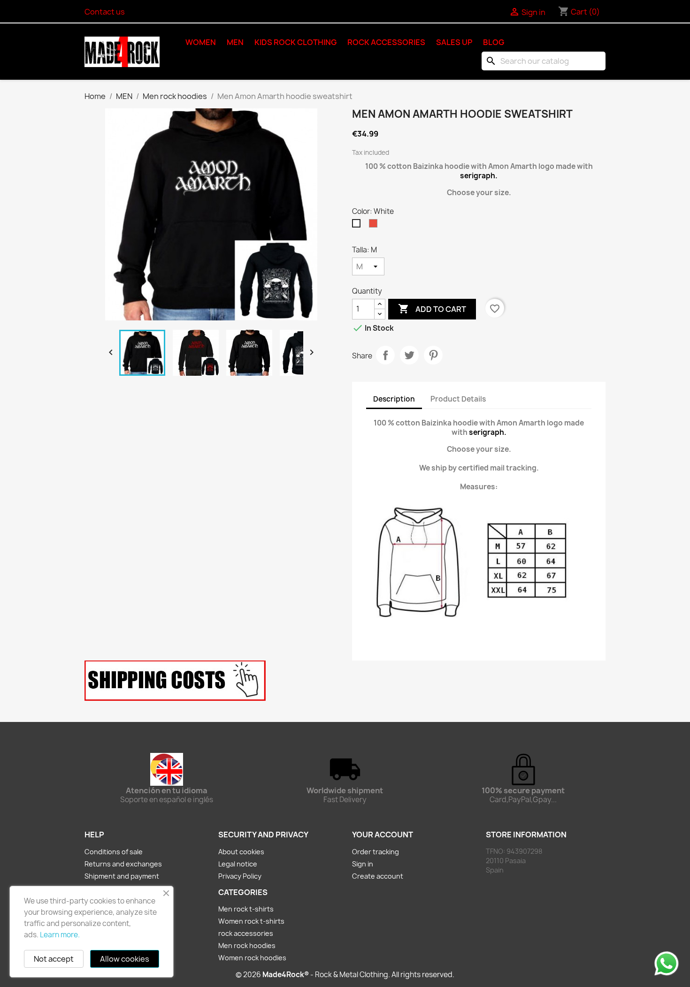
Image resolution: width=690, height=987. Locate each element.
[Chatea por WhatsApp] (666, 963)
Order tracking (375, 851)
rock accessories (386, 42)
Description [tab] (394, 399)
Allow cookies (124, 959)
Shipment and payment (121, 876)
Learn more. (60, 935)
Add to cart (432, 308)
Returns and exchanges (123, 863)
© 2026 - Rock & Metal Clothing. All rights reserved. (345, 974)
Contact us (104, 12)
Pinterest (433, 355)
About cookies (241, 851)
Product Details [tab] (458, 399)
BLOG (493, 42)
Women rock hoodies (252, 957)
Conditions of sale (113, 851)
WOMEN (200, 42)
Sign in (362, 863)
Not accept (54, 959)
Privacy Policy (239, 876)
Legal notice (237, 863)
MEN (235, 42)
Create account (377, 876)
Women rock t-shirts (251, 921)
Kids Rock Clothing (295, 42)
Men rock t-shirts (246, 908)
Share (385, 355)
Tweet (409, 355)
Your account (382, 834)
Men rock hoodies (247, 945)
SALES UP (454, 42)
